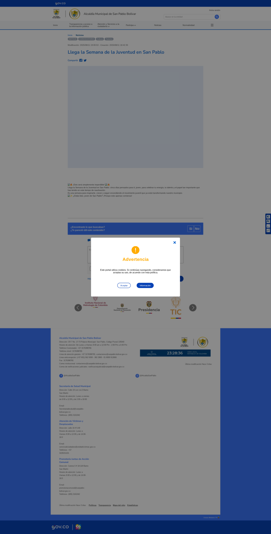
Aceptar (124, 285)
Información (145, 285)
